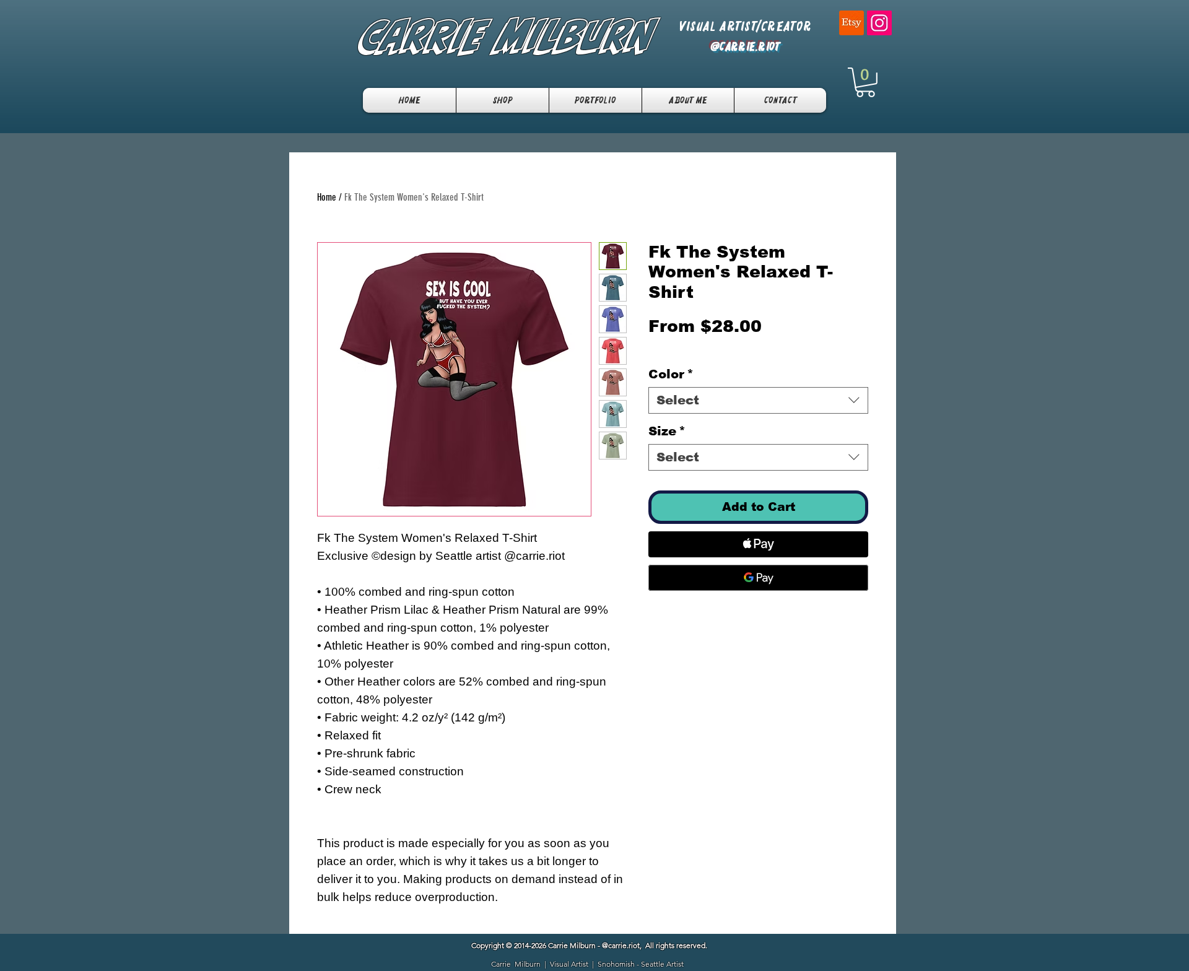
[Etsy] (851, 23)
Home (326, 197)
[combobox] (758, 400)
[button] (865, 82)
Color (671, 374)
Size (667, 431)
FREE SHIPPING (668, 347)
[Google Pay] (758, 578)
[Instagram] (879, 23)
